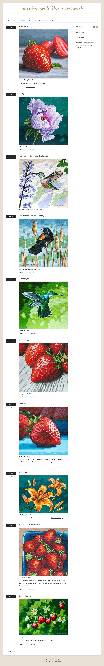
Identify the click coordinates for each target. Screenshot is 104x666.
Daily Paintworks (30, 87)
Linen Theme (46, 659)
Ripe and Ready (25, 26)
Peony (21, 94)
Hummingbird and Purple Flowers (33, 156)
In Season (23, 403)
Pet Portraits (32, 20)
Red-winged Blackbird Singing (31, 216)
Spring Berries (25, 596)
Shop (14, 20)
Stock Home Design (57, 518)
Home (8, 20)
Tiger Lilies (23, 472)
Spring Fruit (24, 340)
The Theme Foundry (56, 659)
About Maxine (43, 20)
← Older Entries (10, 651)
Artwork (22, 20)
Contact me (53, 20)
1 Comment (11, 282)
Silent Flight (24, 279)
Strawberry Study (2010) (29, 524)
